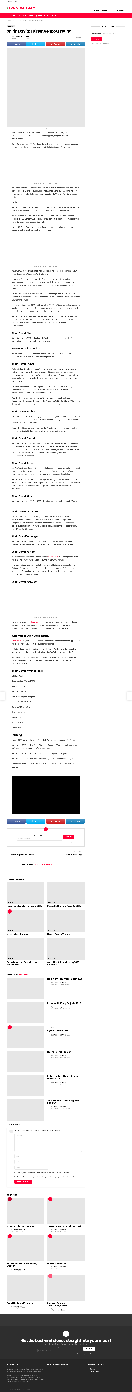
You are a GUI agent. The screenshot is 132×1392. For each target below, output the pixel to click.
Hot (113, 10)
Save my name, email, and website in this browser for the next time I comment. (43, 1173)
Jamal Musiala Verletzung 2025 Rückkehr (63, 963)
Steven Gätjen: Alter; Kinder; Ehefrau (65, 1226)
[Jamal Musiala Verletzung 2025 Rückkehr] (66, 949)
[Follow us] (115, 15)
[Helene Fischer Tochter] (66, 921)
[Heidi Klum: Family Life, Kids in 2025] (25, 893)
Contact (92, 1369)
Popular (105, 10)
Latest (97, 10)
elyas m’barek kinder (17, 934)
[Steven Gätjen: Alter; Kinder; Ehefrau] (66, 1211)
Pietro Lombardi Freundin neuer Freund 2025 (23, 963)
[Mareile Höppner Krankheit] (2, 696)
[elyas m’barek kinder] (25, 921)
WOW (54, 16)
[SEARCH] (119, 15)
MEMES (47, 16)
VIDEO (31, 16)
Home (14, 16)
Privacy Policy (94, 1371)
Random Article (12, 2)
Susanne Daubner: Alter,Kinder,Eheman (57, 1304)
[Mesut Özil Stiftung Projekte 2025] (66, 893)
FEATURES (22, 16)
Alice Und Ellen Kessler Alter (20, 1226)
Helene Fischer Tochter (59, 934)
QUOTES (39, 16)
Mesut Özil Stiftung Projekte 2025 (64, 906)
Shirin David (53, 557)
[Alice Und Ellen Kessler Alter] (25, 1211)
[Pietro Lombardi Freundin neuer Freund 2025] (25, 949)
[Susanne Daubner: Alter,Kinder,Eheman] (66, 1288)
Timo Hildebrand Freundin (20, 1303)
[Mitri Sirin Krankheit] (66, 1248)
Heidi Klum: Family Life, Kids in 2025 (24, 906)
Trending (120, 10)
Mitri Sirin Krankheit (57, 1263)
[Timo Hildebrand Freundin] (25, 1288)
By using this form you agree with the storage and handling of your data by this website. (46, 1177)
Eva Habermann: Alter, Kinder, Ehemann (22, 1264)
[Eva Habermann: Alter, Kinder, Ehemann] (25, 1248)
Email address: (39, 836)
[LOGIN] (123, 15)
